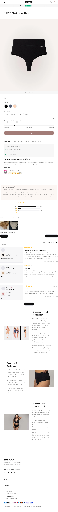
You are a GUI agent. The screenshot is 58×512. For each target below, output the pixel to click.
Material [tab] (33, 141)
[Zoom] (29, 55)
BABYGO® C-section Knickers (12, 273)
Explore (6, 485)
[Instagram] (8, 472)
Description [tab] (7, 141)
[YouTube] (11, 472)
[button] (5, 197)
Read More (7, 167)
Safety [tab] (39, 141)
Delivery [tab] (20, 141)
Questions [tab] (12, 232)
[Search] (51, 2)
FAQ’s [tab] (14, 141)
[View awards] (5, 172)
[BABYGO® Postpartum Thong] (6, 106)
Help (5, 479)
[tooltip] (14, 187)
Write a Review (52, 236)
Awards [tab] (27, 141)
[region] (9, 225)
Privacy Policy (26, 506)
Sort (44, 242)
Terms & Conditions (36, 506)
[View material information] (15, 172)
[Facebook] (4, 472)
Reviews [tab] (3, 232)
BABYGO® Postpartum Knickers (13, 255)
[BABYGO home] (29, 459)
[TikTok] (15, 472)
